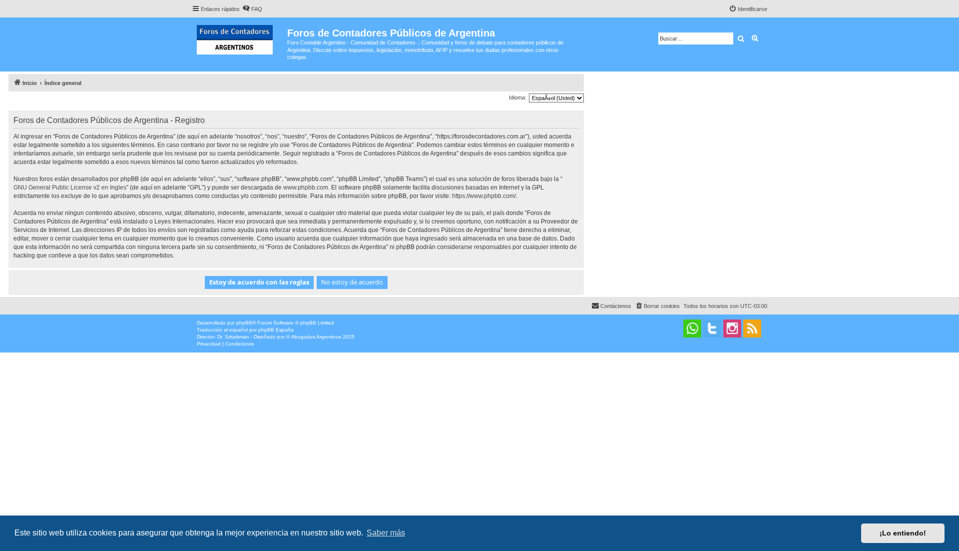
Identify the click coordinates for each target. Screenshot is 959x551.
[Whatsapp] (692, 329)
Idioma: (517, 97)
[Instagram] (732, 329)
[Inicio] (239, 38)
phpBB (244, 323)
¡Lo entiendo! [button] (903, 533)
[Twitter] (712, 329)
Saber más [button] (386, 532)
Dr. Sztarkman (233, 337)
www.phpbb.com (305, 187)
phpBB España (276, 329)
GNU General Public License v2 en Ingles (69, 187)
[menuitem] (252, 9)
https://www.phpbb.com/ (484, 196)
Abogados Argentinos (316, 337)
